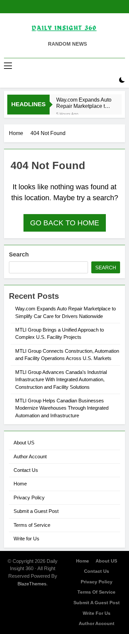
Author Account (30, 456)
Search (19, 254)
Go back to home (64, 223)
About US (24, 442)
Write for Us (26, 538)
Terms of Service (32, 525)
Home (20, 483)
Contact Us (26, 470)
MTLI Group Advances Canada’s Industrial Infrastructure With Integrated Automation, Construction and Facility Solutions (61, 379)
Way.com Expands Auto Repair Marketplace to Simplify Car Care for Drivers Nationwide (83, 103)
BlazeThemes (32, 583)
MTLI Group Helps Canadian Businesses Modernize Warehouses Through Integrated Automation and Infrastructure (61, 408)
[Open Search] (110, 80)
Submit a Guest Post (36, 511)
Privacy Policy (29, 497)
